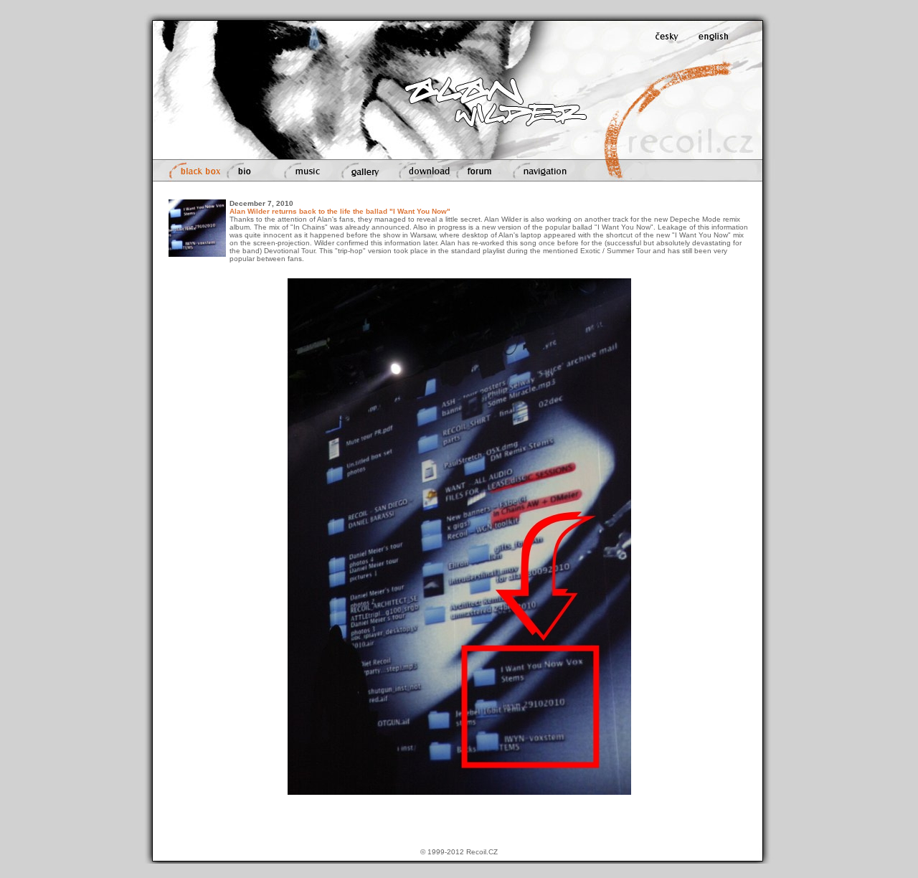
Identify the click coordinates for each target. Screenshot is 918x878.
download (406, 163)
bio (225, 163)
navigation (524, 163)
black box (183, 163)
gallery (345, 163)
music (287, 163)
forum (462, 163)
